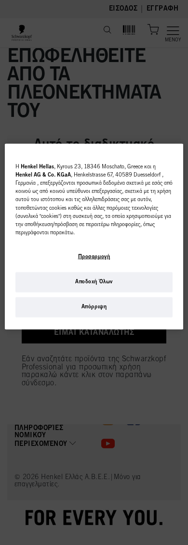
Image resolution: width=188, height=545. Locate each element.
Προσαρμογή (94, 256)
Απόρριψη (94, 306)
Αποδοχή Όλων (94, 281)
